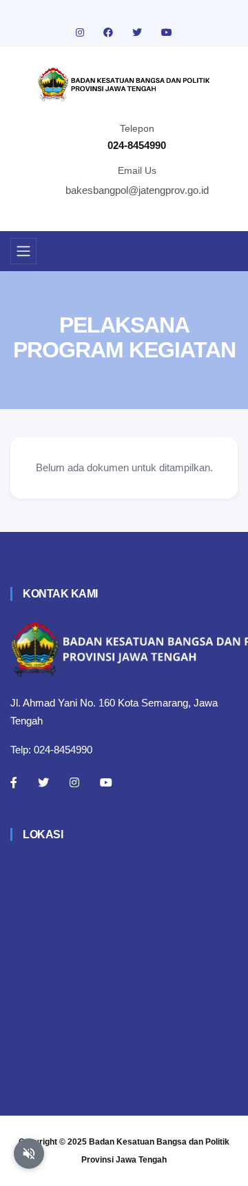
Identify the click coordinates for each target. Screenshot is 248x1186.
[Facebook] (13, 782)
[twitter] (138, 32)
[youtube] (166, 32)
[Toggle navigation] (23, 251)
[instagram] (81, 32)
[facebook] (109, 32)
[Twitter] (43, 782)
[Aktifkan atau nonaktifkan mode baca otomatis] (29, 1153)
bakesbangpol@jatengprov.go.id (137, 190)
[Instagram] (74, 782)
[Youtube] (106, 782)
